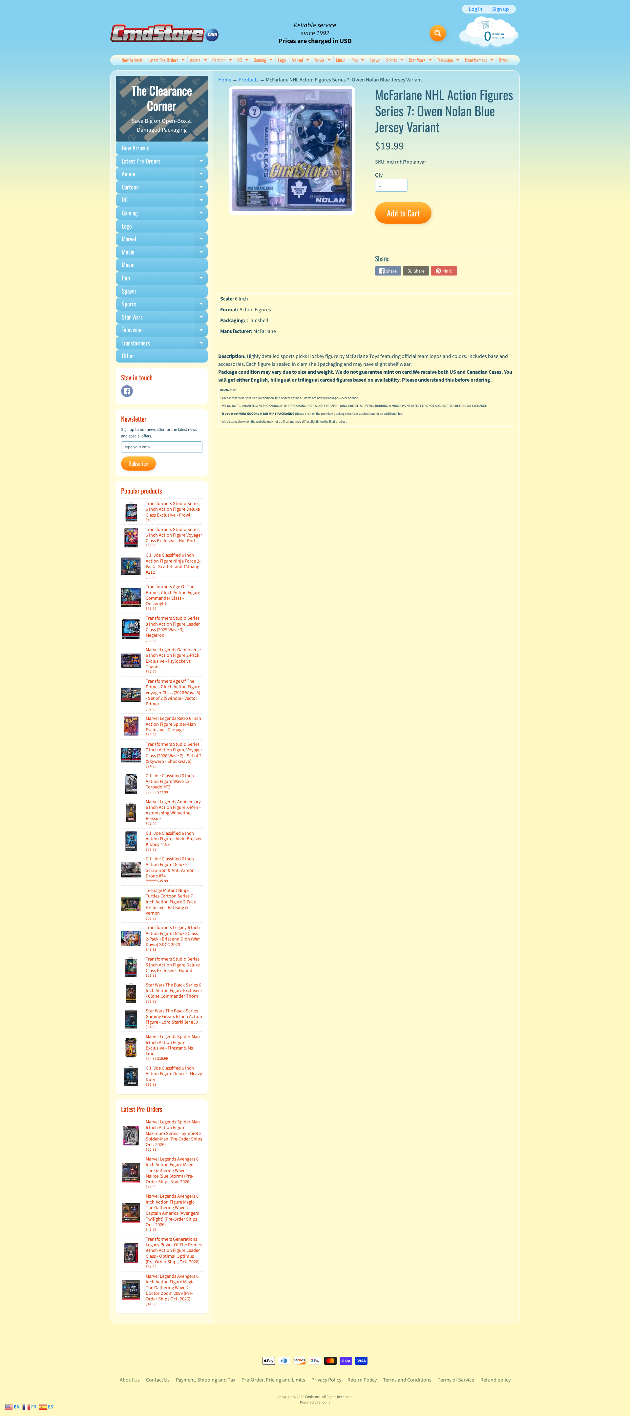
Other (503, 59)
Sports (395, 60)
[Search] (438, 33)
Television (449, 60)
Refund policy (495, 1379)
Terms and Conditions (407, 1379)
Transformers (480, 60)
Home (224, 79)
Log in (475, 9)
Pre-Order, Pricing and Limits (273, 1379)
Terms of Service (456, 1379)
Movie (323, 60)
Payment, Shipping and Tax (205, 1379)
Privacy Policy (326, 1379)
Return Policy (362, 1379)
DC (243, 60)
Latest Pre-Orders (167, 60)
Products (249, 79)
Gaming (264, 60)
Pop (358, 60)
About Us (130, 1379)
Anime (199, 60)
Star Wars (421, 60)
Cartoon (223, 60)
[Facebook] (127, 391)
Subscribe (138, 463)
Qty (379, 175)
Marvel (301, 60)
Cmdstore (312, 1396)
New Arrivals (132, 59)
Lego (282, 59)
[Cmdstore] (164, 33)
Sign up (500, 9)
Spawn (374, 59)
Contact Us (158, 1379)
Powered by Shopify (315, 1402)
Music (341, 59)
